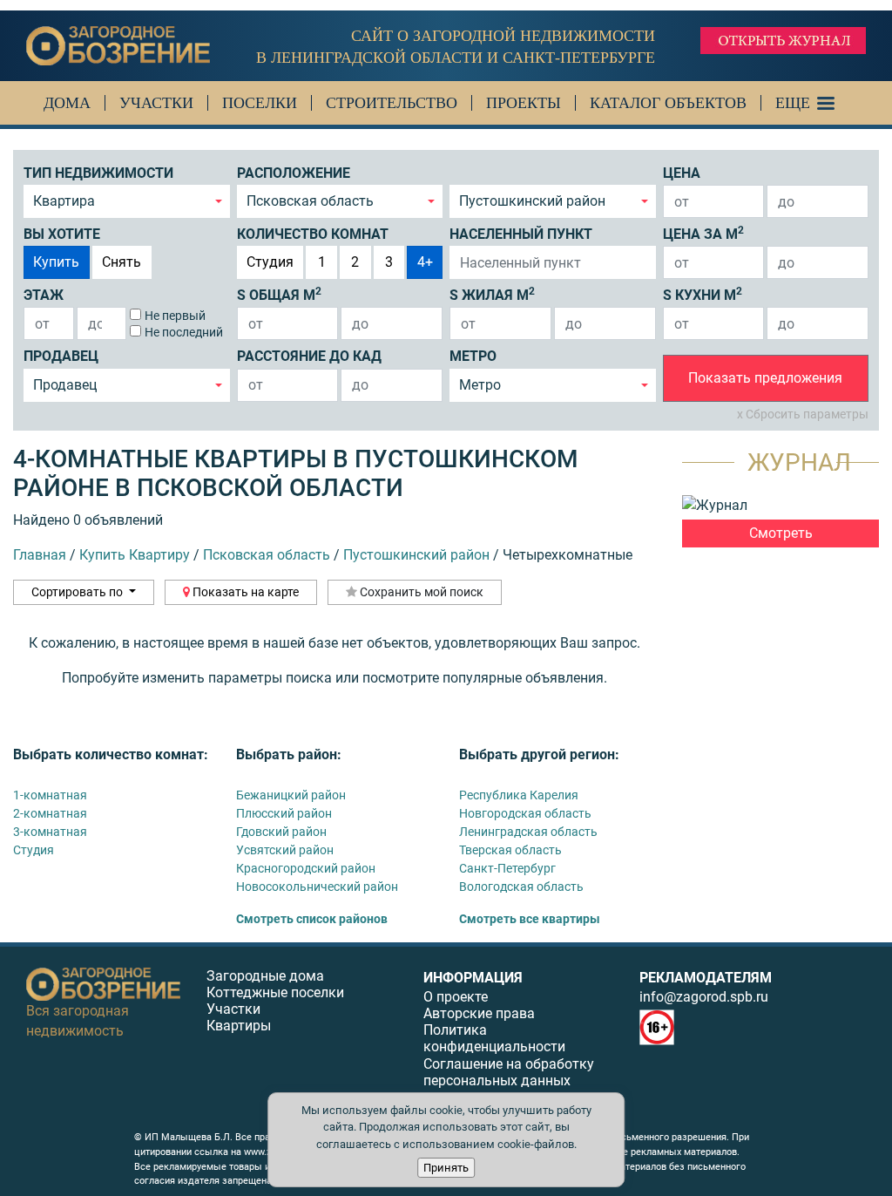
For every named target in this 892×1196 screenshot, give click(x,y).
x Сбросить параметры (802, 414)
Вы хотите (62, 234)
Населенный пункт (520, 234)
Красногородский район (305, 868)
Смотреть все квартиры (529, 919)
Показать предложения (765, 378)
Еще (792, 103)
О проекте (455, 997)
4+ (425, 262)
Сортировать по (78, 592)
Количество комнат (313, 234)
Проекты (523, 103)
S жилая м (492, 294)
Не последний (184, 332)
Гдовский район (281, 832)
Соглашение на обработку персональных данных (508, 1072)
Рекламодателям (705, 977)
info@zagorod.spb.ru (703, 997)
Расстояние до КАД (309, 356)
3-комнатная (50, 832)
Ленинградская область (528, 832)
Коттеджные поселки (275, 992)
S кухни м (702, 294)
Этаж (44, 295)
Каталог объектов (668, 103)
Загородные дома (265, 976)
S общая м (279, 294)
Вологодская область (521, 887)
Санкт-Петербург (507, 868)
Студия (270, 262)
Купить (56, 262)
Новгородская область (525, 813)
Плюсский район (284, 813)
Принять (446, 1167)
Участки (156, 103)
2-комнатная (50, 813)
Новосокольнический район (317, 887)
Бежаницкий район (291, 795)
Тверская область (510, 850)
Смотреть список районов (312, 919)
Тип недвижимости (98, 173)
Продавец (61, 356)
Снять (121, 262)
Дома (67, 103)
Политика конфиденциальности (494, 1038)
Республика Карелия (518, 795)
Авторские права (479, 1013)
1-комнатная (50, 795)
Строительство (391, 103)
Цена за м (703, 233)
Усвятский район (285, 850)
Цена (681, 173)
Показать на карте (244, 592)
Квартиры (238, 1025)
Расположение (293, 173)
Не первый (175, 316)
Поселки (259, 103)
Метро (473, 356)
